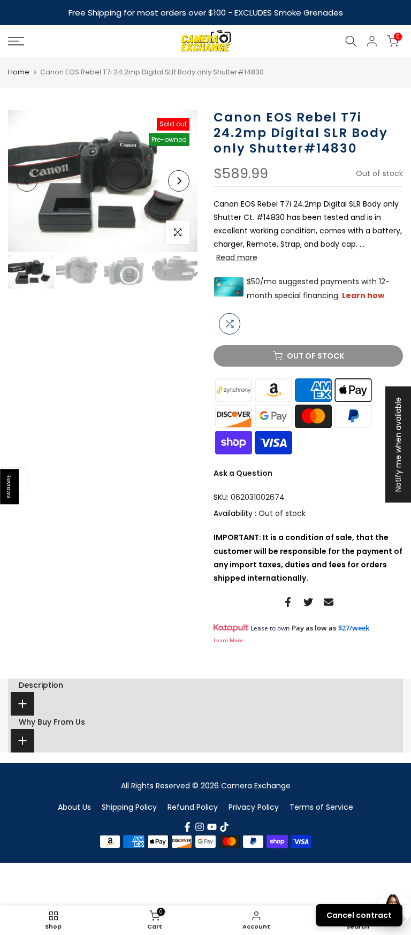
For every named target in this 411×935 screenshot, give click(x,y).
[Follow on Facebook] (187, 826)
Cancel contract (359, 915)
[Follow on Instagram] (199, 826)
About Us (74, 807)
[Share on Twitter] (308, 602)
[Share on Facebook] (288, 602)
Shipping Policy (129, 807)
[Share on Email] (328, 602)
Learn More (228, 640)
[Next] (178, 181)
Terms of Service (321, 807)
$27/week (353, 628)
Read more (236, 257)
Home (18, 72)
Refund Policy (193, 807)
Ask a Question (243, 473)
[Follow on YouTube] (212, 826)
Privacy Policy (254, 807)
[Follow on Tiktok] (224, 826)
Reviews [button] (9, 486)
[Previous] (26, 181)
